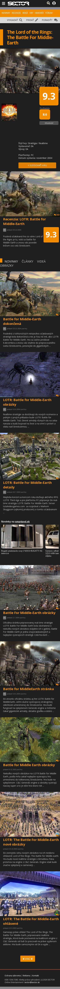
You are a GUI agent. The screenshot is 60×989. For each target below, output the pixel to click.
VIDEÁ (25, 12)
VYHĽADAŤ (12, 20)
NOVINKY (6, 12)
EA (32, 146)
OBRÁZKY (6, 265)
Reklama (26, 975)
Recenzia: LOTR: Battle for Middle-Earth (24, 221)
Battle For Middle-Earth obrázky (29, 612)
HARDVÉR (39, 12)
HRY (31, 12)
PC (5, 329)
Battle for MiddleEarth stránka (28, 688)
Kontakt (35, 975)
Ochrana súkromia (13, 975)
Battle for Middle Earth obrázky (29, 764)
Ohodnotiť (49, 123)
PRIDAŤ (30, 20)
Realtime (43, 143)
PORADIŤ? (47, 20)
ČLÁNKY (27, 261)
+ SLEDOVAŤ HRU (37, 165)
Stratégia (32, 143)
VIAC (27, 958)
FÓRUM (48, 12)
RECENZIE (16, 12)
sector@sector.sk (32, 982)
